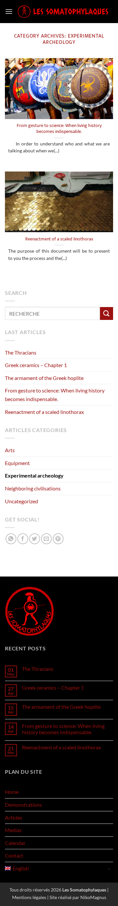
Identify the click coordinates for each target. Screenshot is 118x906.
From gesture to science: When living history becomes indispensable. (59, 129)
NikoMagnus (93, 897)
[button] (9, 11)
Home (12, 792)
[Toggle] (109, 868)
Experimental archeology (34, 475)
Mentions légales (29, 897)
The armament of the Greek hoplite (44, 378)
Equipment (17, 463)
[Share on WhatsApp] (11, 538)
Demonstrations (23, 804)
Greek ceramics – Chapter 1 (36, 365)
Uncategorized (21, 501)
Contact (14, 855)
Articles (13, 817)
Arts (10, 450)
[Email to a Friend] (46, 538)
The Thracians (20, 352)
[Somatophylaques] (63, 11)
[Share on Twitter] (34, 538)
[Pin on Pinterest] (58, 538)
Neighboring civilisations (33, 488)
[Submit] (106, 313)
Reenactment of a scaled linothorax (59, 239)
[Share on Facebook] (22, 538)
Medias (13, 830)
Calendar (15, 843)
